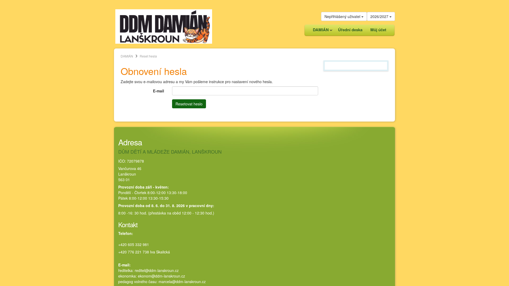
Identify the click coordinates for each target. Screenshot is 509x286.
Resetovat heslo (189, 103)
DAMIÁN (319, 31)
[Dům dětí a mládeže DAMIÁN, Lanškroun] (163, 26)
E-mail (158, 90)
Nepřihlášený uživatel (342, 16)
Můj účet (378, 30)
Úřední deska (350, 30)
